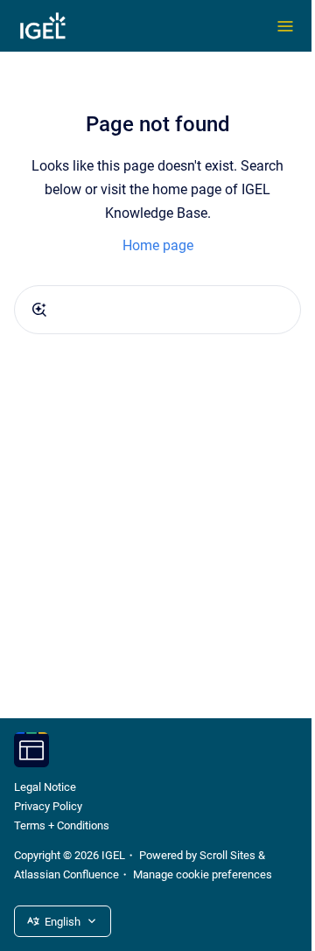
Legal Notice (45, 787)
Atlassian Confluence (66, 874)
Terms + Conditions (61, 825)
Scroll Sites (228, 855)
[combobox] (157, 309)
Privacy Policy (48, 806)
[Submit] (39, 310)
